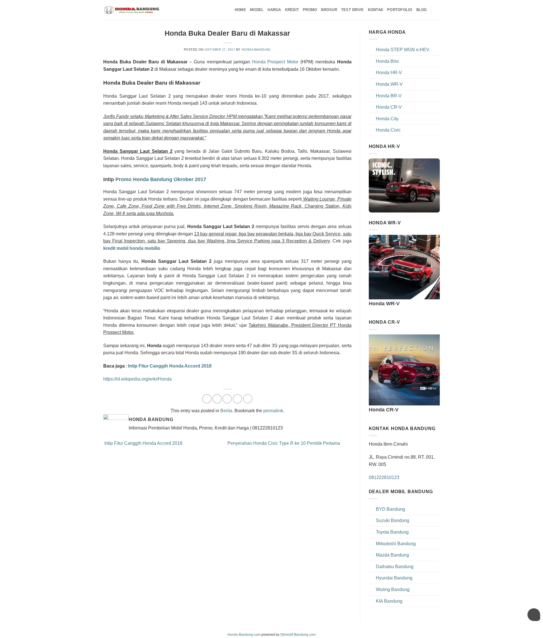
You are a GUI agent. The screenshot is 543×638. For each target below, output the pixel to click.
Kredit (292, 10)
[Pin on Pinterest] (237, 398)
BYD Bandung (390, 509)
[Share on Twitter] (217, 398)
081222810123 (384, 477)
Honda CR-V (389, 107)
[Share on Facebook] (207, 398)
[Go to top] (531, 630)
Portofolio (399, 10)
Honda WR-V (389, 84)
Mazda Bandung (392, 555)
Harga (274, 10)
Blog (421, 10)
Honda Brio (387, 61)
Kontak (375, 10)
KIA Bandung (389, 601)
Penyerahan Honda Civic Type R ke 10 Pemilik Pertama (284, 443)
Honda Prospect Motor (275, 61)
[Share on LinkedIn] (248, 398)
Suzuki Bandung (392, 520)
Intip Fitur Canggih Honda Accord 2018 (142, 443)
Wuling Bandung (393, 589)
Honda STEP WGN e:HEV (402, 49)
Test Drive (352, 10)
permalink (273, 410)
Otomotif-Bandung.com (298, 635)
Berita (226, 410)
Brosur (329, 10)
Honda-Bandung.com (243, 635)
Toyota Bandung (392, 532)
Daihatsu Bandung (394, 566)
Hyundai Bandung (394, 577)
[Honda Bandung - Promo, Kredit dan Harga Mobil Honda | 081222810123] (131, 10)
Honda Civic (388, 130)
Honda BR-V (389, 95)
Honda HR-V (389, 72)
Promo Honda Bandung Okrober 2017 (160, 179)
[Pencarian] (438, 10)
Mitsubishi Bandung (396, 543)
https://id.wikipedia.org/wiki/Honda (137, 379)
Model (257, 10)
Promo (310, 10)
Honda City (387, 118)
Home (240, 10)
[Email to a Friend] (227, 398)
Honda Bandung (256, 49)
